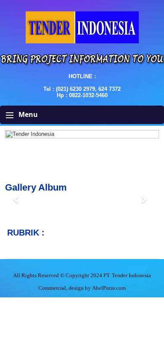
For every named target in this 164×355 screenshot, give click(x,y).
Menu (27, 114)
